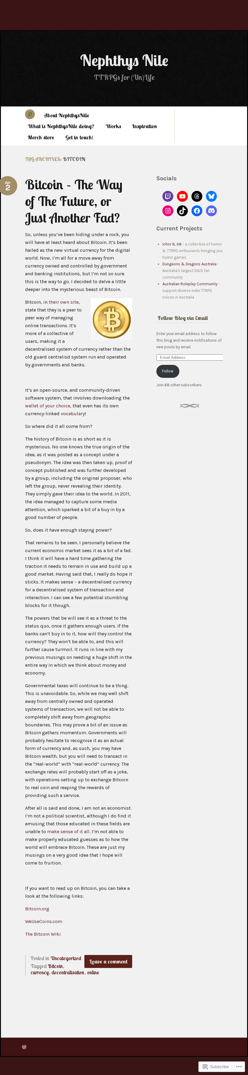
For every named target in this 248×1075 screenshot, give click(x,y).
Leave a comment (108, 961)
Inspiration (144, 126)
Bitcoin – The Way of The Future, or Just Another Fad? (73, 201)
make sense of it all (68, 831)
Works (113, 126)
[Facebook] (196, 210)
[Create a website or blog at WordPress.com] (24, 1047)
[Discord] (211, 210)
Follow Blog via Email (183, 318)
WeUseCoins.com (43, 921)
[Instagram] (167, 210)
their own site (64, 302)
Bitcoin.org (37, 909)
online (93, 972)
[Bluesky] (211, 196)
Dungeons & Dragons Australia (189, 264)
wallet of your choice (47, 406)
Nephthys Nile (124, 60)
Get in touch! (79, 137)
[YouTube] (182, 196)
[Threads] (196, 196)
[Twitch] (167, 196)
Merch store (41, 137)
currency (40, 972)
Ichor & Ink (172, 244)
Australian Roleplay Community (189, 284)
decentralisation (67, 972)
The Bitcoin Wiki (43, 934)
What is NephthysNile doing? (61, 126)
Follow (167, 371)
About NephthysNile (66, 115)
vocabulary (73, 413)
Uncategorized (66, 958)
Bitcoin (55, 966)
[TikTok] (182, 210)
